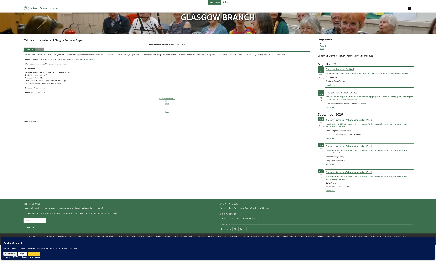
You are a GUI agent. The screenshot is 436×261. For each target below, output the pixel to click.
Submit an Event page (251, 218)
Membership (214, 2)
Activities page (87, 59)
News (322, 49)
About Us (29, 49)
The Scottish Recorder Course (341, 92)
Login (228, 2)
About (322, 43)
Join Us (39, 49)
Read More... (330, 85)
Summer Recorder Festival (340, 69)
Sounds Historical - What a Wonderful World (349, 119)
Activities (323, 46)
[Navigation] (409, 9)
